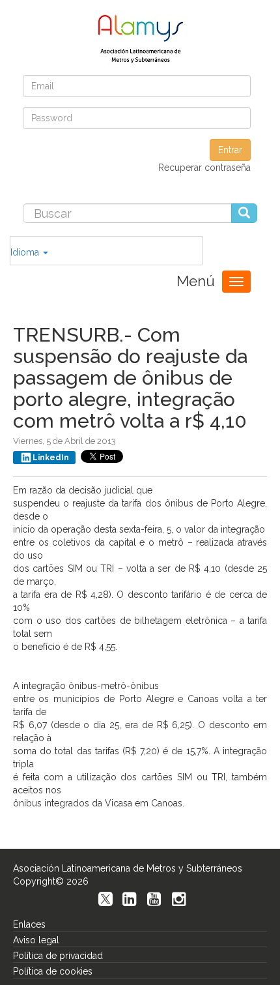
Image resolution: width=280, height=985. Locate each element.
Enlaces (29, 924)
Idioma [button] (26, 252)
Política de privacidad (58, 955)
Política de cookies (52, 971)
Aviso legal (36, 940)
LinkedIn (51, 457)
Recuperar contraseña (204, 167)
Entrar (230, 150)
